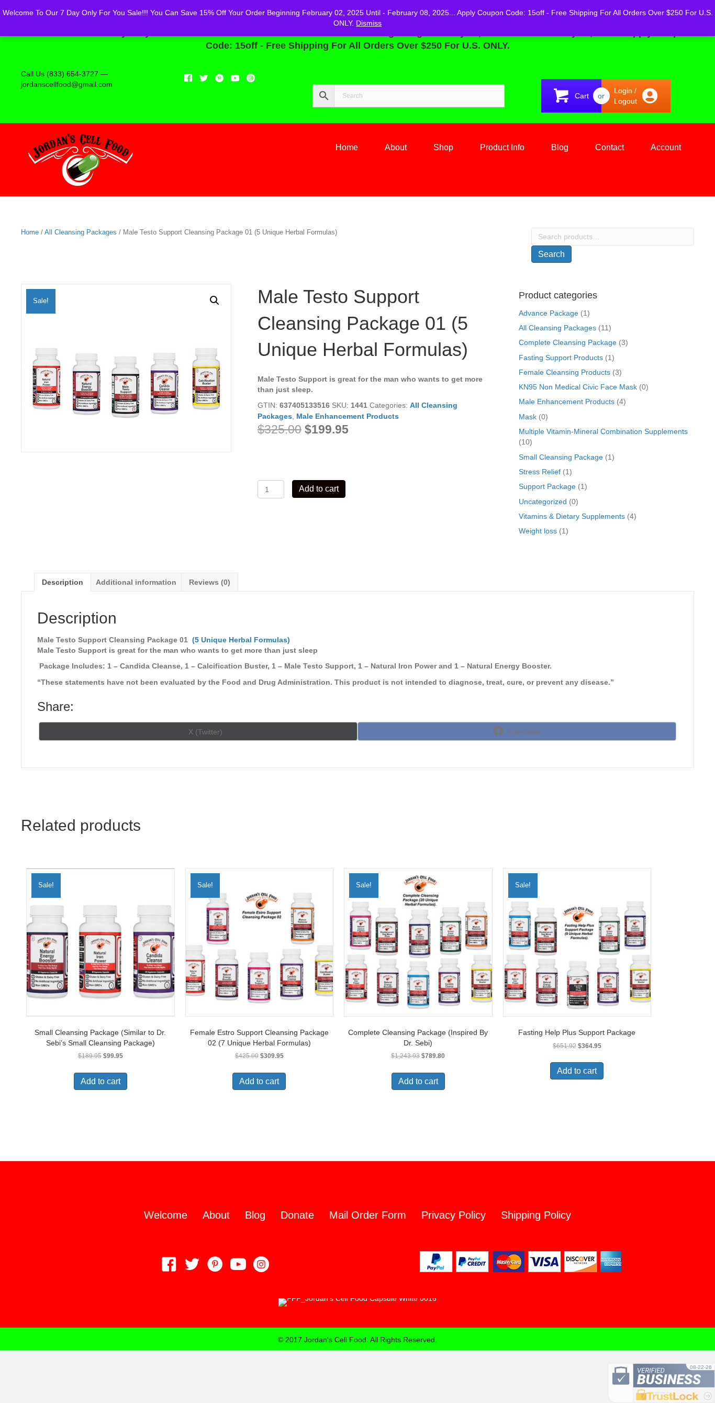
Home (347, 147)
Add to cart (319, 488)
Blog (559, 147)
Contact (609, 147)
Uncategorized (543, 501)
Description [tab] (62, 582)
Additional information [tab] (136, 582)
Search (551, 254)
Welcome (165, 1215)
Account (666, 147)
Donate (297, 1215)
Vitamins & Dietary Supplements (572, 516)
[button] (214, 300)
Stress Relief (540, 471)
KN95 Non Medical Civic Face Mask (578, 387)
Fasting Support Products (561, 357)
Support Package (547, 486)
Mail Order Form (367, 1215)
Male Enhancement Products (347, 416)
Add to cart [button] (100, 1081)
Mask (528, 417)
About (396, 147)
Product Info (502, 147)
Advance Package (548, 313)
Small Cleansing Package (561, 457)
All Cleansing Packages (80, 232)
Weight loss (538, 531)
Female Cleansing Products (564, 372)
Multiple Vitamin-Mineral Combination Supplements (603, 431)
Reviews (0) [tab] (209, 582)
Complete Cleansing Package (568, 342)
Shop (443, 147)
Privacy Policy (453, 1215)
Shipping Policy (536, 1215)
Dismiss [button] (369, 23)
